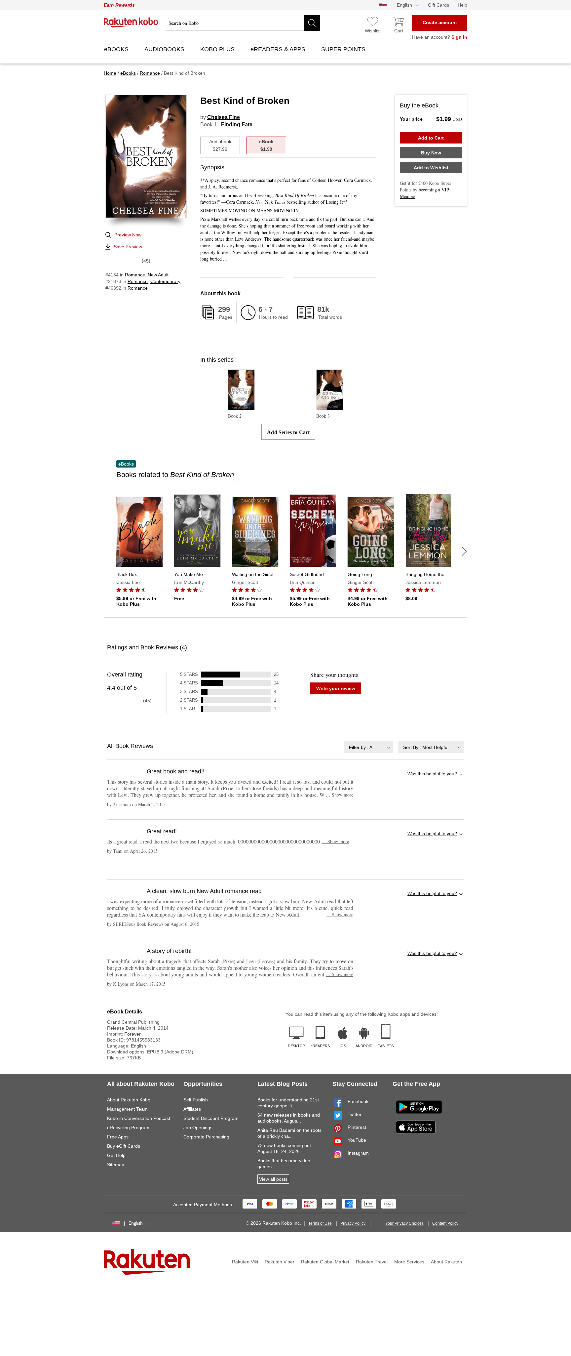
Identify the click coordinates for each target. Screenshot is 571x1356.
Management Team (127, 1109)
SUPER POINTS (344, 49)
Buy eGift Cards (123, 1146)
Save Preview (128, 246)
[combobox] (368, 747)
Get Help (116, 1155)
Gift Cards (438, 5)
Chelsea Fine (223, 117)
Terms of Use (320, 1223)
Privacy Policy (352, 1223)
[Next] (464, 551)
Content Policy (445, 1223)
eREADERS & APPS (278, 49)
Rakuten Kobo (131, 22)
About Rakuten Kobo (128, 1099)
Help (462, 5)
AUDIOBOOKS (165, 49)
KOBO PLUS (218, 49)
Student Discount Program (211, 1118)
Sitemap (115, 1164)
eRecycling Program (128, 1127)
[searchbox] (242, 23)
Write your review (335, 688)
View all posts (273, 1179)
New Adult (158, 274)
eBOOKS (117, 49)
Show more (339, 795)
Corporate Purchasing (206, 1136)
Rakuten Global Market (325, 1261)
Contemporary (165, 281)
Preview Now (127, 234)
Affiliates (192, 1109)
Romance (135, 274)
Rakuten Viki (245, 1261)
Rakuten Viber (279, 1261)
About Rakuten (446, 1261)
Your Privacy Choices (404, 1223)
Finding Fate (236, 124)
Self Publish (195, 1099)
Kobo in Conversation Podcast (138, 1118)
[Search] (312, 23)
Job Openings (197, 1127)
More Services (409, 1261)
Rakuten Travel (372, 1261)
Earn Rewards (119, 5)
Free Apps (118, 1136)
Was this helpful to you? (432, 773)
